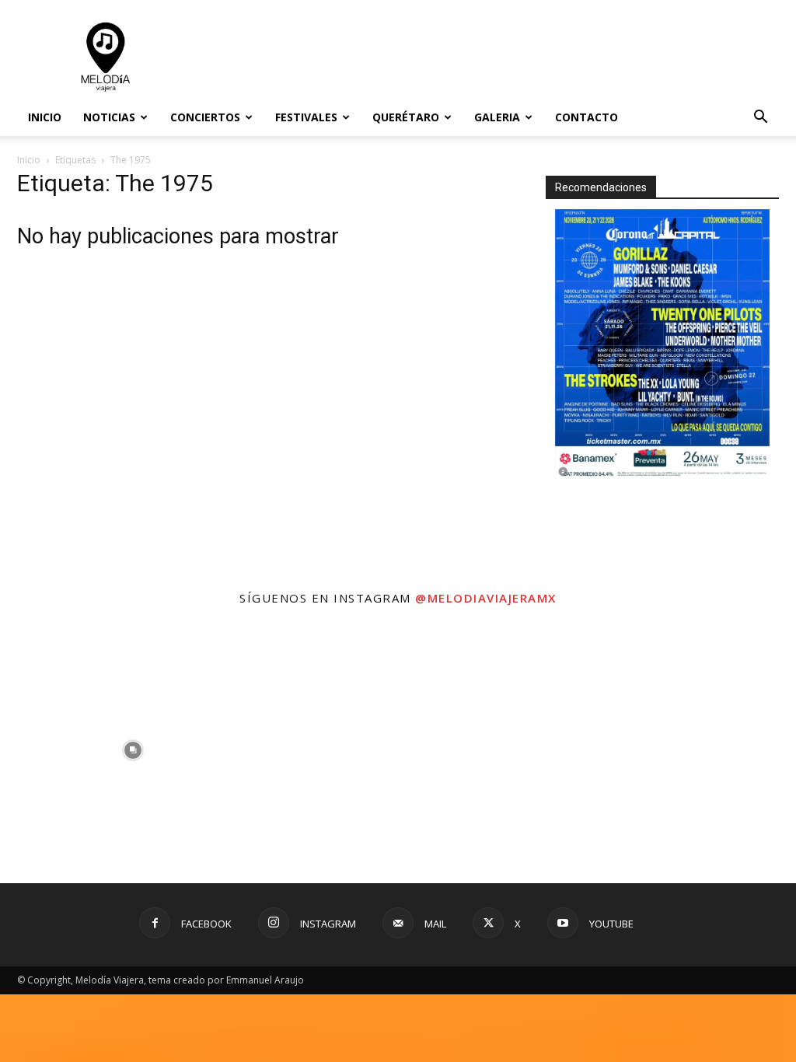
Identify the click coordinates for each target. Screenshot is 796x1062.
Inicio (44, 117)
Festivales (306, 117)
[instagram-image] (132, 749)
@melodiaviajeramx (486, 598)
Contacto (586, 117)
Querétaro (405, 117)
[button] (760, 118)
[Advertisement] (496, 56)
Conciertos (205, 117)
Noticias (109, 117)
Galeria (497, 117)
